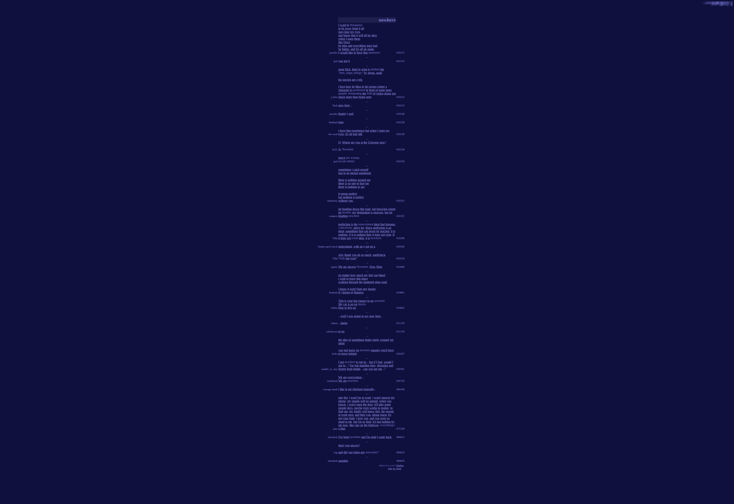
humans (390, 224)
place (364, 278)
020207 (400, 353)
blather (400, 465)
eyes (357, 31)
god (336, 61)
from (355, 28)
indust (334, 323)
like (340, 42)
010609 (400, 266)
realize (385, 408)
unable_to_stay (330, 369)
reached (384, 231)
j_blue (334, 97)
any (365, 289)
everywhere (355, 377)
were (383, 418)
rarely (375, 339)
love (342, 86)
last (355, 300)
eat (350, 389)
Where (346, 142)
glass (378, 282)
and (340, 35)
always (352, 266)
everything (359, 45)
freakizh (333, 292)
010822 (400, 307)
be (342, 28)
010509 (400, 238)
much (341, 97)
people (342, 408)
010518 (400, 258)
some (382, 90)
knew (352, 350)
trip (360, 79)
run (361, 362)
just (340, 31)
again (370, 49)
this (362, 209)
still (360, 134)
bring (356, 452)
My (340, 304)
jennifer (334, 52)
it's (357, 49)
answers (378, 212)
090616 (400, 460)
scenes (373, 86)
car (345, 304)
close (346, 31)
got (346, 61)
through (353, 282)
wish (343, 278)
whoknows (332, 331)
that (353, 35)
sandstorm (365, 173)
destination (363, 212)
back (388, 437)
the (382, 69)
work (368, 397)
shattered (368, 282)
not (394, 93)
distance (359, 292)
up (351, 304)
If (394, 234)
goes (369, 45)
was (350, 316)
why (341, 254)
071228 (400, 428)
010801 (400, 292)
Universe (373, 142)
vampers (333, 216)
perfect (353, 193)
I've (340, 437)
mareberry (332, 200)
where (381, 86)
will (361, 35)
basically (369, 389)
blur (342, 428)
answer (386, 397)
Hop (341, 307)
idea (345, 339)
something (352, 231)
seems (344, 193)
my (352, 31)
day (345, 397)
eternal (354, 173)
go (371, 300)
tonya (341, 157)
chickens (357, 389)
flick (347, 69)
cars (357, 425)
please (376, 414)
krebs (335, 353)
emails (356, 401)
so (362, 254)
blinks (345, 49)
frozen (342, 368)
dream (346, 292)
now (341, 105)
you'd (384, 350)
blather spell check (328, 246)
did (345, 452)
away (348, 28)
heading (347, 209)
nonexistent (345, 246)
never (372, 231)
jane (335, 428)
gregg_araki (375, 72)
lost (340, 173)
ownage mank (330, 389)
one (354, 183)
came (382, 437)
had (380, 362)
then (369, 234)
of (376, 90)
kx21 (335, 149)
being (362, 97)
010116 (400, 61)
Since (368, 227)
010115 (400, 52)
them (357, 38)
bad (375, 45)
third (354, 69)
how (348, 86)
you (340, 61)
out (346, 411)
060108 (400, 389)
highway (373, 425)
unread (373, 401)
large (389, 90)
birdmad (333, 122)
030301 (400, 369)
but (367, 130)
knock (342, 404)
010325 (400, 200)
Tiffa (335, 238)
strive (356, 227)
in (359, 69)
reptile (334, 266)
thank (341, 113)
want (343, 25)
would (344, 52)
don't (341, 445)
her (348, 258)
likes (358, 86)
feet (371, 275)
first (377, 411)
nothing (352, 180)
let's (350, 307)
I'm (352, 365)
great (341, 69)
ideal (377, 224)
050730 (400, 380)
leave (352, 278)
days (350, 408)
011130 (400, 331)
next (350, 414)
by (365, 72)
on (355, 304)
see (376, 368)
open (350, 38)
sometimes (344, 169)
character (343, 90)
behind (352, 353)
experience (358, 130)
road (367, 209)
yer (392, 339)
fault (352, 418)
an (347, 173)
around (362, 180)
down (355, 209)
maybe (358, 408)
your (350, 300)
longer (372, 289)
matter (346, 275)
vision (379, 93)
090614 (400, 452)
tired (368, 421)
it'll (376, 404)
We (340, 266)
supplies (343, 460)
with (356, 246)
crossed (384, 339)
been (346, 437)
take (381, 404)
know (346, 35)
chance (362, 300)
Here (379, 266)
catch (356, 169)
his (340, 79)
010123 (400, 97)
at (362, 142)
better (368, 339)
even (366, 408)
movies (347, 79)
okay (374, 35)
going (357, 316)
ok (365, 49)
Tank (335, 105)
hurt (362, 183)
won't (353, 289)
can (366, 231)
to (348, 25)
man (340, 122)
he (339, 45)
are (354, 79)
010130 (400, 161)
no (349, 183)
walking (343, 282)
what (364, 69)
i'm (360, 421)
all (362, 28)
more (349, 97)
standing (364, 365)
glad (373, 437)
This (341, 300)
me (368, 180)
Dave (346, 42)
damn (344, 323)
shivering (382, 365)
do (366, 86)
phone (342, 401)
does (377, 234)
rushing (386, 421)
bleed (382, 275)
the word (333, 134)
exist (388, 234)
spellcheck (379, 254)
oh (358, 254)
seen (368, 97)
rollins (334, 307)
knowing (382, 209)
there (341, 180)
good (341, 421)
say (363, 186)
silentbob (333, 437)
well (343, 316)
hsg (336, 452)
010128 (400, 113)
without (343, 200)
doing (387, 93)
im (339, 209)
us (357, 350)
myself (364, 169)
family (357, 411)
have (359, 52)
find (340, 411)
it (359, 28)
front (372, 90)
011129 (400, 323)
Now (372, 266)
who (390, 468)
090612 (400, 437)
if (350, 234)
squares (375, 350)
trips (344, 45)
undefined (332, 380)
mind (341, 343)
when (341, 38)
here (347, 105)
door (370, 404)
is (369, 69)
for (362, 227)
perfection (344, 224)
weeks (373, 408)
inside (356, 368)
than (355, 97)
